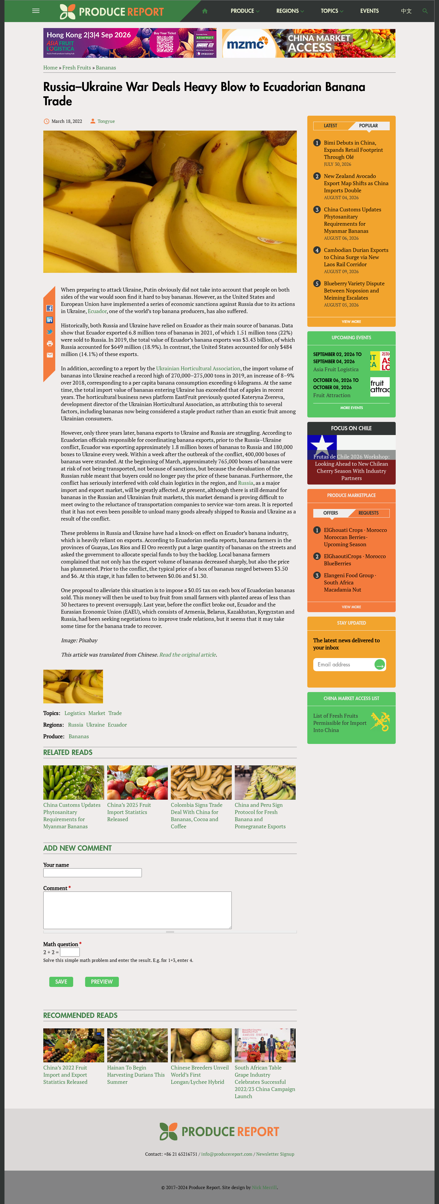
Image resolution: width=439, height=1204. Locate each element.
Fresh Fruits (76, 67)
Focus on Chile (351, 428)
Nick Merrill (264, 1187)
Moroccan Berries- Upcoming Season (346, 540)
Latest (330, 126)
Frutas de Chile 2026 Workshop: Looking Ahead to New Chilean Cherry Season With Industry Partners (352, 467)
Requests (369, 513)
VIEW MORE (351, 322)
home (204, 11)
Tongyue (106, 121)
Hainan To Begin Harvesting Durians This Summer (136, 1074)
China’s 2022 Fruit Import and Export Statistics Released (65, 1074)
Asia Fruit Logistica (336, 369)
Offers (330, 513)
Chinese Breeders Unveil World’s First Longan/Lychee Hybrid (200, 1074)
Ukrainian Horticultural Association (198, 368)
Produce (242, 11)
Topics (329, 11)
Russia (245, 482)
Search (425, 11)
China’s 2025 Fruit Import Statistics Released (129, 812)
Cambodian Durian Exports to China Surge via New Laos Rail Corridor (356, 257)
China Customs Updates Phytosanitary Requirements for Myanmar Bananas (72, 815)
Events (369, 11)
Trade (115, 712)
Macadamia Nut (342, 589)
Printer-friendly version (49, 343)
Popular (368, 126)
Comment (57, 888)
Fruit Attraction (332, 395)
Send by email (49, 355)
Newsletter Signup (275, 1154)
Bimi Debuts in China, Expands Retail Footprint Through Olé (353, 149)
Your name (56, 864)
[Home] (112, 11)
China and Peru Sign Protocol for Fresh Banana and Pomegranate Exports (260, 815)
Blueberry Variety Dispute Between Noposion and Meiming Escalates (354, 290)
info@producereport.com (226, 1154)
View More (351, 607)
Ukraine (95, 724)
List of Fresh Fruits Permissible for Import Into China (340, 722)
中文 (406, 11)
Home (50, 67)
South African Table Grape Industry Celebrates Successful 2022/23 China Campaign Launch (265, 1082)
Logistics (75, 712)
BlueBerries (337, 563)
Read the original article (187, 654)
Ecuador (97, 311)
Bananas (106, 67)
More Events (351, 408)
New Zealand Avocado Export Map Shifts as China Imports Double (356, 183)
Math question (62, 944)
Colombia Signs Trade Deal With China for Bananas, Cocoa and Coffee (196, 815)
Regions (288, 11)
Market (96, 712)
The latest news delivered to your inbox (346, 644)
